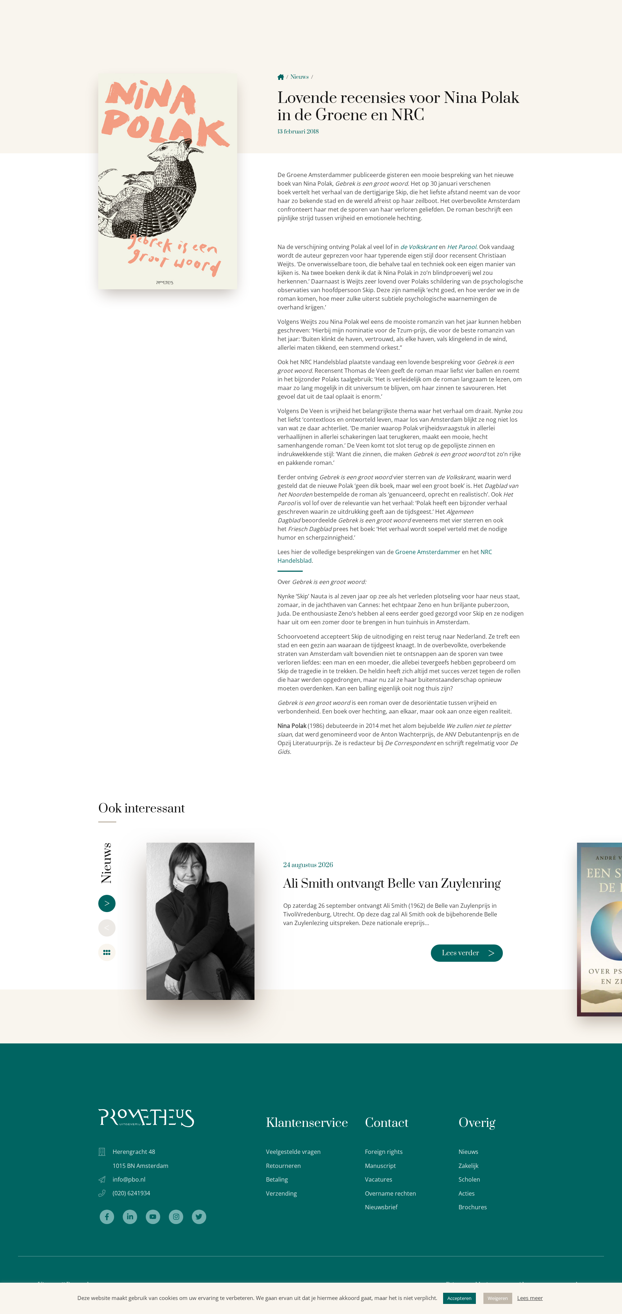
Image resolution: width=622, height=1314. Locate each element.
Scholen (469, 1179)
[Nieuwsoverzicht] (107, 952)
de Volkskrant (418, 247)
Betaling (277, 1179)
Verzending (281, 1193)
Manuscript (380, 1166)
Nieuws (299, 77)
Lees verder (468, 953)
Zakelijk (468, 1166)
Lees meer (530, 1297)
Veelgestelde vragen (293, 1152)
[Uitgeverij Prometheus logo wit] (146, 1118)
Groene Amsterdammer (427, 552)
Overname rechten (390, 1193)
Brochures (473, 1207)
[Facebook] (107, 1217)
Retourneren (283, 1166)
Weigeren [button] (498, 1298)
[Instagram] (176, 1217)
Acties (467, 1193)
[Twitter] (199, 1217)
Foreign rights (384, 1152)
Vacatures (378, 1179)
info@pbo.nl (129, 1179)
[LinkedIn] (130, 1217)
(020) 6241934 (131, 1193)
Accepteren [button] (459, 1298)
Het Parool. (462, 247)
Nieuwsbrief (381, 1207)
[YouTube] (153, 1217)
